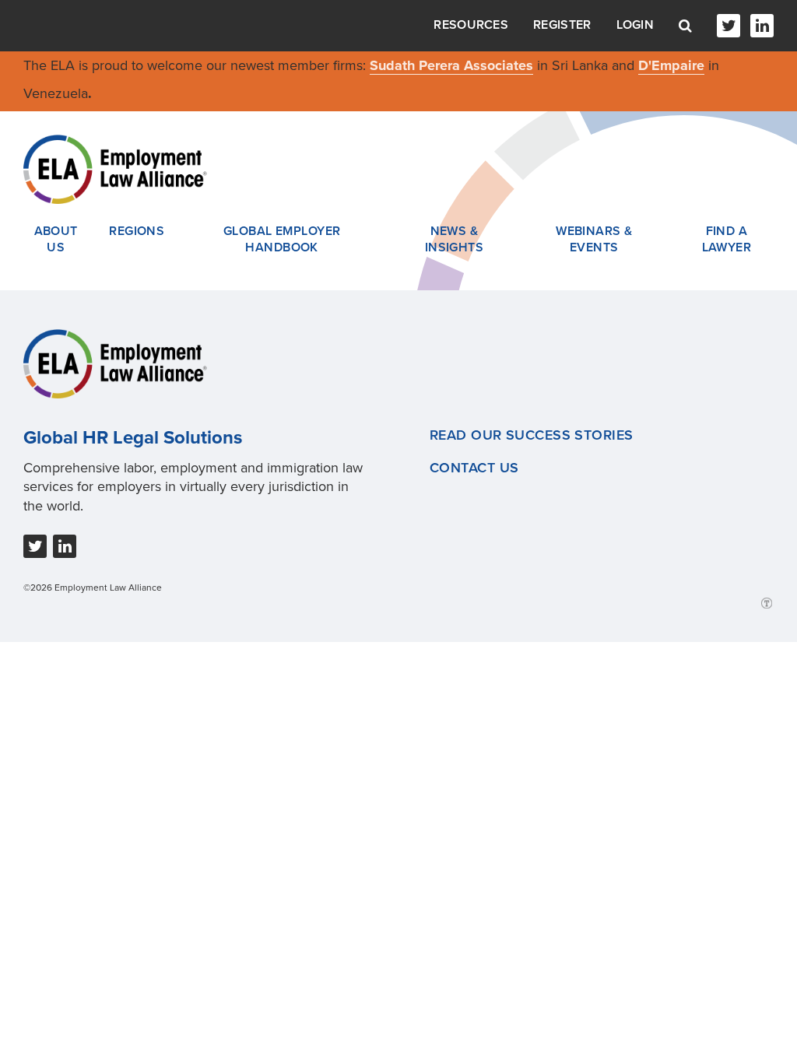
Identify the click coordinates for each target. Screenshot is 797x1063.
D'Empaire (671, 65)
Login (635, 25)
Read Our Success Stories (532, 435)
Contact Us (474, 467)
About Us (56, 239)
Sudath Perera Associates (451, 65)
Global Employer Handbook (282, 239)
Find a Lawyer (727, 239)
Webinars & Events (594, 239)
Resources (471, 25)
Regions (136, 231)
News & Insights (454, 239)
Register (562, 25)
